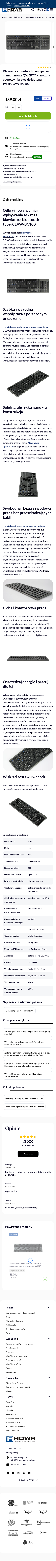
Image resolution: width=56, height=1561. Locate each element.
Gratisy (9, 1368)
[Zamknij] (51, 4)
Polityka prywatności (15, 1418)
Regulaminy (11, 1414)
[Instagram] (19, 1473)
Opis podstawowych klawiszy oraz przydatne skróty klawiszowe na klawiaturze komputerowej (27, 1064)
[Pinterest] (24, 1473)
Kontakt (9, 1406)
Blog (8, 1317)
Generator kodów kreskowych (19, 1344)
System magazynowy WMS (18, 1387)
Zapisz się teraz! (22, 5)
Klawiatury (30, 17)
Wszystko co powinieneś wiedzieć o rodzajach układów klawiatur (24, 1043)
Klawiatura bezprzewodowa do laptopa (24, 525)
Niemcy (9, 1391)
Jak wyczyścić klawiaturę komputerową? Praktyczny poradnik (27, 1032)
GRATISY (37, 157)
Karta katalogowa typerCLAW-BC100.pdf (24, 1106)
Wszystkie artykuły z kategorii (23, 1075)
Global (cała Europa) (15, 1383)
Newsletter (11, 1372)
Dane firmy (10, 1402)
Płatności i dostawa (14, 1321)
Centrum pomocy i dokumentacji (20, 1313)
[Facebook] (8, 1473)
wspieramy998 (12, 1430)
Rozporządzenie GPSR (16, 1426)
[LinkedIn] (29, 1473)
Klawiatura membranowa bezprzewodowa (26, 327)
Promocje (10, 1352)
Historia (9, 1410)
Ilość (6, 107)
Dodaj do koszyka (29, 116)
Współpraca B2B (13, 1364)
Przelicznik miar (12, 1348)
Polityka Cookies (13, 1422)
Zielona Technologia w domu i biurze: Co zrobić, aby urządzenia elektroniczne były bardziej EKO (27, 1054)
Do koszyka (45, 1279)
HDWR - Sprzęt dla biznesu (12, 17)
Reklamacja (11, 1325)
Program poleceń (13, 1360)
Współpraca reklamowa (16, 1356)
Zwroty (9, 1333)
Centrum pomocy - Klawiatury (19, 1010)
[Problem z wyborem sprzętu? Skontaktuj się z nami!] (38, 9)
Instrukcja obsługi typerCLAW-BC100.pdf (24, 1098)
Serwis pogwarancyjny (16, 1329)
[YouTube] (13, 1473)
